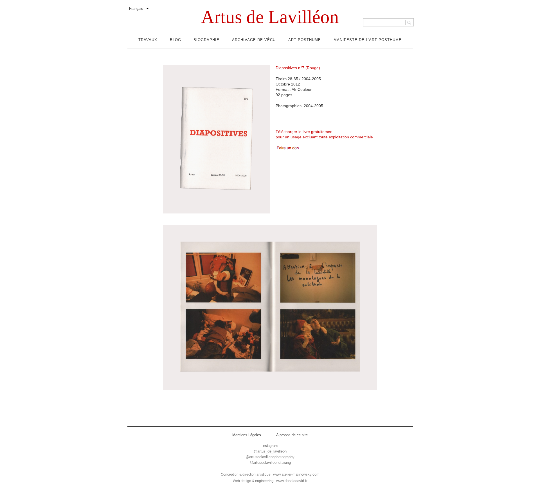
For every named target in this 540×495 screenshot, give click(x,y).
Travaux (147, 40)
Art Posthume (304, 40)
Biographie (206, 40)
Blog (175, 40)
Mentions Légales (246, 435)
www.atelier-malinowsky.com (296, 474)
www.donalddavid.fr (291, 481)
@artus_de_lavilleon (270, 451)
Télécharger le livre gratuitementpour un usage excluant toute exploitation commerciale (324, 134)
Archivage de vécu (254, 40)
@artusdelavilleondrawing (270, 462)
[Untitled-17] (270, 307)
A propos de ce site (292, 435)
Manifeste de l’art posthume (368, 40)
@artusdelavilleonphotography (270, 457)
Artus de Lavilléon (270, 17)
